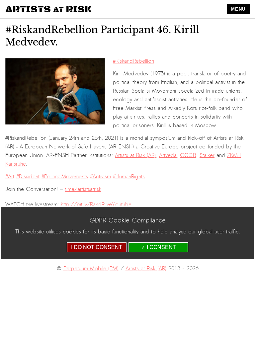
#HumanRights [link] (129, 177)
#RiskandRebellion (133, 61)
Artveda (168, 155)
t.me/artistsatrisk (83, 189)
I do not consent (96, 247)
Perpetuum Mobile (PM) (91, 269)
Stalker (207, 155)
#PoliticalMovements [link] (65, 177)
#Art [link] (9, 177)
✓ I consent (158, 247)
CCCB (188, 155)
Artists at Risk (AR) (135, 155)
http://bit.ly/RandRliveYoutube (96, 205)
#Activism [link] (100, 177)
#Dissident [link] (28, 177)
